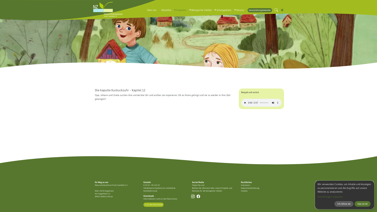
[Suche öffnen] (276, 10)
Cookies (244, 191)
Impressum (245, 185)
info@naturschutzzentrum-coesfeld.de (159, 188)
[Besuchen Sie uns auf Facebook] (198, 196)
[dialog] (344, 195)
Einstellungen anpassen (330, 196)
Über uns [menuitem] (151, 10)
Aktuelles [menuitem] (166, 10)
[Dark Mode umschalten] (282, 10)
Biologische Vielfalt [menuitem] (201, 10)
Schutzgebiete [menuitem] (223, 10)
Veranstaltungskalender (260, 10)
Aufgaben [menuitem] (181, 10)
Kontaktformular (150, 191)
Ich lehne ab (343, 203)
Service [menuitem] (240, 10)
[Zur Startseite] (108, 10)
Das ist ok (363, 203)
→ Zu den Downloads (153, 204)
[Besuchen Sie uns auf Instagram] (193, 196)
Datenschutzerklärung (250, 188)
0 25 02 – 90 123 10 (151, 185)
